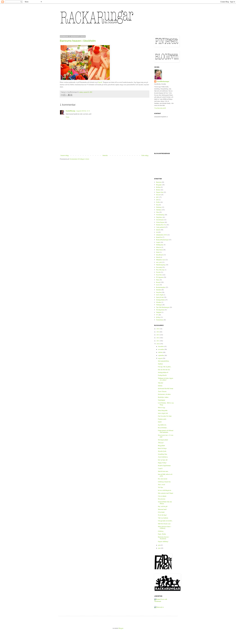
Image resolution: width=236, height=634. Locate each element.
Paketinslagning (160, 265)
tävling (158, 317)
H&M (160, 422)
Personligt (159, 267)
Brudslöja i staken (163, 397)
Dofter (158, 202)
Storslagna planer (163, 440)
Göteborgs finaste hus (164, 482)
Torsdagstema (160, 310)
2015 (158, 329)
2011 (158, 341)
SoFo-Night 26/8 (163, 413)
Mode (158, 252)
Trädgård (158, 312)
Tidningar (159, 305)
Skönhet (158, 290)
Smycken (159, 292)
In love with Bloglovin (164, 490)
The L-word (161, 484)
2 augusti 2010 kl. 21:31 (83, 111)
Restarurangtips (160, 287)
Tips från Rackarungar (162, 307)
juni (159, 548)
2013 (158, 335)
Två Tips (160, 487)
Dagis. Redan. (162, 534)
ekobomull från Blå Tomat (165, 388)
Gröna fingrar (160, 222)
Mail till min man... (163, 471)
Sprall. (100, 82)
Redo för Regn (162, 448)
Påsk (157, 280)
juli (159, 545)
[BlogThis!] (64, 95)
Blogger (121, 628)
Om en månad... (162, 496)
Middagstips (159, 245)
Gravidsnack (159, 220)
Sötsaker (158, 302)
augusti (160, 358)
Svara (67, 117)
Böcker (158, 190)
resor (157, 285)
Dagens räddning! (163, 541)
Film (157, 212)
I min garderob (160, 227)
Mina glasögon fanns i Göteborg (164, 527)
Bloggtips (159, 185)
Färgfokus (159, 217)
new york (159, 262)
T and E (160, 468)
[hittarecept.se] (159, 607)
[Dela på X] (66, 95)
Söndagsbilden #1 (163, 372)
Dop (157, 205)
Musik (158, 257)
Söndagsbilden (160, 300)
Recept (158, 282)
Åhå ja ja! (161, 442)
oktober (160, 352)
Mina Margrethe (162, 410)
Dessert (158, 195)
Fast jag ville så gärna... (165, 367)
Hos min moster (162, 479)
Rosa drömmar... (163, 428)
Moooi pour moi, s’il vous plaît (165, 436)
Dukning (158, 207)
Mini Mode (159, 250)
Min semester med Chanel (165, 493)
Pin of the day (160, 270)
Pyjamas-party (162, 419)
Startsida (105, 155)
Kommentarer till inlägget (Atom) (79, 159)
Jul (157, 232)
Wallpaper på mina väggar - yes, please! (166, 379)
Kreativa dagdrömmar (164, 465)
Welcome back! (162, 509)
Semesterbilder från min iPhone (165, 502)
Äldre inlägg (144, 155)
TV (157, 315)
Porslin (158, 272)
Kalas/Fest (159, 237)
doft (157, 200)
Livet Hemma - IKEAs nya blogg (166, 403)
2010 (158, 344)
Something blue (162, 454)
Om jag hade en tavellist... (165, 521)
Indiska (160, 386)
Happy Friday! (162, 463)
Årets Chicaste (162, 391)
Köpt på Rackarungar (162, 240)
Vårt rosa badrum (163, 518)
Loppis (158, 242)
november (161, 349)
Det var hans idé (162, 460)
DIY (157, 197)
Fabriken (158, 210)
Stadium (160, 364)
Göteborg (160, 531)
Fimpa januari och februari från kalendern (165, 431)
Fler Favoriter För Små (164, 416)
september (161, 355)
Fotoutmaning (160, 215)
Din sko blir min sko (164, 369)
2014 (158, 332)
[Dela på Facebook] (69, 95)
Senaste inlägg (64, 155)
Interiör (158, 230)
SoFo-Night (159, 295)
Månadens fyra (160, 260)
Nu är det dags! (162, 515)
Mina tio (158, 247)
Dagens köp (159, 192)
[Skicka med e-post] (62, 95)
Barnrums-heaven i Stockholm (78, 40)
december (161, 346)
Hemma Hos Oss (161, 225)
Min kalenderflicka (163, 361)
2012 (158, 338)
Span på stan (159, 297)
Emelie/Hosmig (70, 111)
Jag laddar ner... (162, 425)
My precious (161, 499)
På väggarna (159, 277)
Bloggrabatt (161, 445)
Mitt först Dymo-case (164, 524)
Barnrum (158, 182)
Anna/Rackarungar (163, 81)
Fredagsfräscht (162, 375)
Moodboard (159, 255)
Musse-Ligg (161, 407)
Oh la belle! (161, 512)
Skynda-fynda (162, 451)
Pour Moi (159, 275)
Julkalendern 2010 (161, 235)
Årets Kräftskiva (163, 457)
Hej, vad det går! (163, 506)
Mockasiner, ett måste (164, 394)
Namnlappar (161, 400)
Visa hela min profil (160, 108)
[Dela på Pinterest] (71, 95)
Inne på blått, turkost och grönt (165, 475)
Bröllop (158, 187)
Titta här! (160, 383)
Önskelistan (159, 320)
